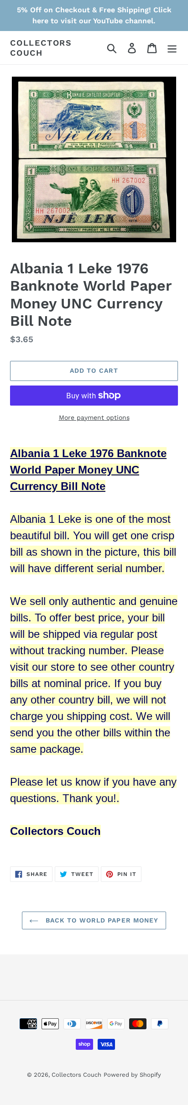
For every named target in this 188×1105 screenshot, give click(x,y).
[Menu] (172, 47)
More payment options (94, 417)
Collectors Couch (41, 47)
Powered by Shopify (132, 1074)
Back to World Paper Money (100, 920)
